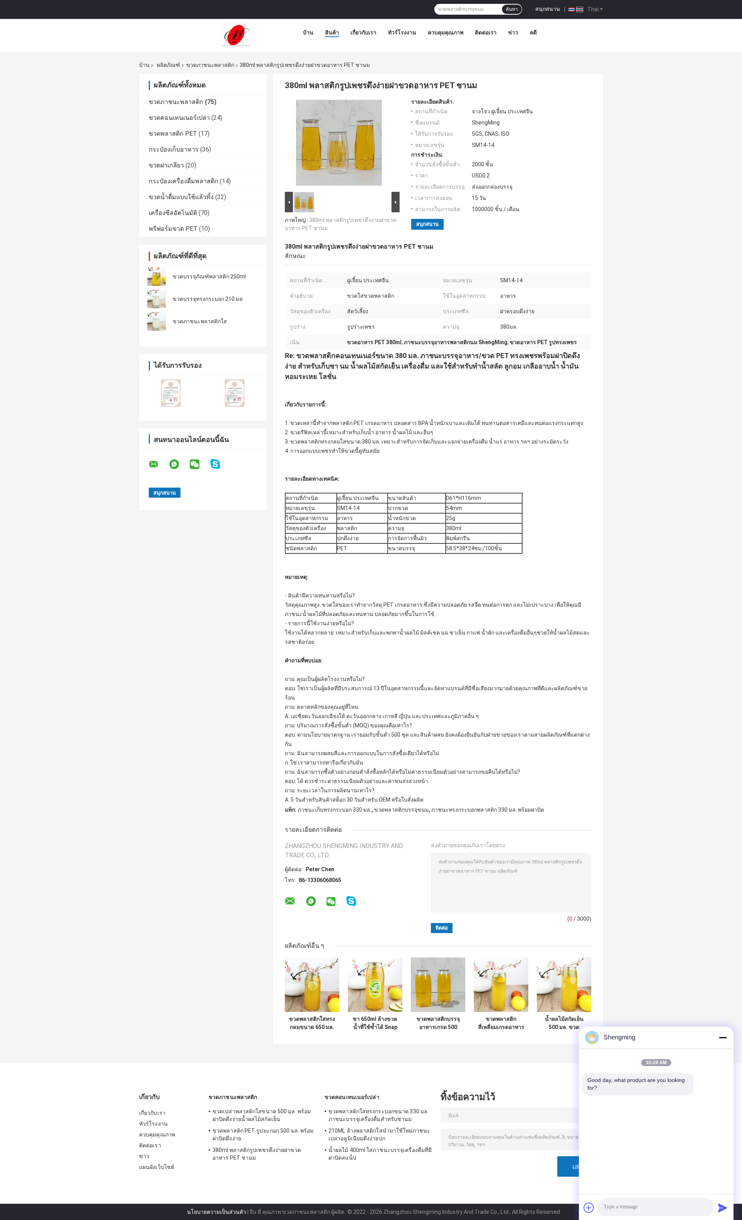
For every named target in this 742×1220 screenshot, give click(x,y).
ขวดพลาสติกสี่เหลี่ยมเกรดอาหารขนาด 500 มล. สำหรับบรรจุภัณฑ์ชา (501, 1023)
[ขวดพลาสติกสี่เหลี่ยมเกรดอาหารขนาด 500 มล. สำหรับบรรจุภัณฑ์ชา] (501, 984)
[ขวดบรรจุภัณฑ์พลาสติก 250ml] (156, 276)
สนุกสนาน (547, 9)
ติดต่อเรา (486, 32)
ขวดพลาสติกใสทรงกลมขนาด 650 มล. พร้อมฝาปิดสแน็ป (312, 1023)
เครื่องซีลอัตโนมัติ (173, 213)
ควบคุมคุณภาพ (445, 32)
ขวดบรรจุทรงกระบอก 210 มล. (208, 299)
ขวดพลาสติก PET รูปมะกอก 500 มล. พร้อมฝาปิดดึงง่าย (263, 1135)
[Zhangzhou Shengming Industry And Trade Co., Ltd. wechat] (199, 464)
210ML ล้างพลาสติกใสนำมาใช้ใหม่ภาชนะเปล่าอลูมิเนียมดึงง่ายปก (379, 1135)
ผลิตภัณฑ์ (168, 65)
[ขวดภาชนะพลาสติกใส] (156, 321)
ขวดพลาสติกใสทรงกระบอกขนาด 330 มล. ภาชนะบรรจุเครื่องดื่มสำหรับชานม (378, 1115)
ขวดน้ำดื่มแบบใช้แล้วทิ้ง (181, 197)
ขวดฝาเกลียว (166, 165)
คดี (533, 32)
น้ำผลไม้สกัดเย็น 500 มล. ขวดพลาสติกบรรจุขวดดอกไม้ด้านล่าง (564, 1023)
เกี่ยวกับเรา (363, 32)
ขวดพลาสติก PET (173, 133)
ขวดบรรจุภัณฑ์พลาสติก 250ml (209, 276)
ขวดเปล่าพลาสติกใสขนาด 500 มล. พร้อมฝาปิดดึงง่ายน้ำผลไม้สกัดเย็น (262, 1115)
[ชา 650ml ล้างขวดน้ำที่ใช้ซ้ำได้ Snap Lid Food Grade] (375, 984)
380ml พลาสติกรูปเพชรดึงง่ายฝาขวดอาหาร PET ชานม (257, 1154)
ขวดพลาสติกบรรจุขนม (401, 810)
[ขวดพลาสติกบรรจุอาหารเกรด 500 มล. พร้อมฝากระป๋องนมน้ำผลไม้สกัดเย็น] (438, 984)
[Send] (722, 1207)
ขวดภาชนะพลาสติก (210, 65)
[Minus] (722, 1037)
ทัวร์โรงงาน (402, 32)
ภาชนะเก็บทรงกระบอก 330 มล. (334, 810)
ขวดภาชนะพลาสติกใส (200, 321)
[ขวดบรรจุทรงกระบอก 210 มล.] (156, 299)
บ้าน (308, 32)
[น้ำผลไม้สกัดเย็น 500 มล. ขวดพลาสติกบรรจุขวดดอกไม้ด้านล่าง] (564, 984)
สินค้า (332, 32)
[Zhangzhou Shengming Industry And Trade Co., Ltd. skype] (220, 464)
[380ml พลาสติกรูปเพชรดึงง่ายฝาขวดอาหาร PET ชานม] (339, 144)
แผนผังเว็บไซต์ (156, 1167)
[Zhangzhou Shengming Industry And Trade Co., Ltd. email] (158, 464)
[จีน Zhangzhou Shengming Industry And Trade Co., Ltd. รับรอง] (171, 393)
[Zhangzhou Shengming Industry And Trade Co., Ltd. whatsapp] (179, 464)
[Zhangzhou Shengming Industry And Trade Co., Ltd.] (236, 34)
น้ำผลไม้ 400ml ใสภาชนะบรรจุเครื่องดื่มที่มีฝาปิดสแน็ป (380, 1154)
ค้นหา (512, 9)
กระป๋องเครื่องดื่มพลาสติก (183, 181)
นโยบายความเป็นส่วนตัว (216, 1212)
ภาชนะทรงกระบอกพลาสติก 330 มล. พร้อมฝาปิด (487, 810)
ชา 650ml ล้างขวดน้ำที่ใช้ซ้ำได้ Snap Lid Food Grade (375, 1023)
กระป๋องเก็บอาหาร (174, 149)
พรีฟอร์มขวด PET (173, 228)
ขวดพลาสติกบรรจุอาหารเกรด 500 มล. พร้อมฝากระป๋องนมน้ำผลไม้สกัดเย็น (438, 1023)
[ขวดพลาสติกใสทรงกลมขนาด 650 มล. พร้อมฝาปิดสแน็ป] (312, 984)
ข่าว (513, 32)
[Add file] (589, 1207)
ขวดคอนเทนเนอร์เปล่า (179, 117)
